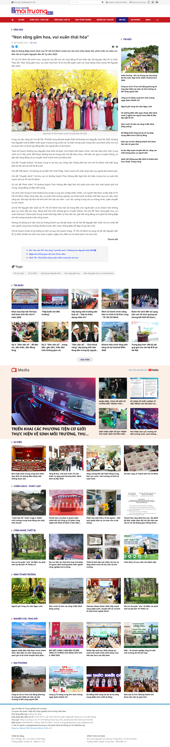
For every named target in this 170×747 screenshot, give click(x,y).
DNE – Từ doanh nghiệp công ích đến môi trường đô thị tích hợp (140, 651)
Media (148, 20)
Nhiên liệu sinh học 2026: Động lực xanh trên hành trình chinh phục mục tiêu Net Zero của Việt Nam (102, 652)
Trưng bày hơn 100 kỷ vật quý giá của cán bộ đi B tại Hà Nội (145, 347)
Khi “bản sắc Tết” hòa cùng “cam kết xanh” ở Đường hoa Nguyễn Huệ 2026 (61, 250)
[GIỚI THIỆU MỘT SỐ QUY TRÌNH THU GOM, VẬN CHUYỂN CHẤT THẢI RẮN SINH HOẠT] (113, 418)
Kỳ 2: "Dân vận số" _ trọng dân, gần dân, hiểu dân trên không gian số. (54, 347)
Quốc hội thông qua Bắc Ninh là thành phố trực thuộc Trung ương (139, 160)
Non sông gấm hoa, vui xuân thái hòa (98, 273)
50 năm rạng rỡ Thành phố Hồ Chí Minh (141, 473)
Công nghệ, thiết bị (62, 20)
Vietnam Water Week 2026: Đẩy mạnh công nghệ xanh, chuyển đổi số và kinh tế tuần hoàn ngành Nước (103, 608)
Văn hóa (122, 20)
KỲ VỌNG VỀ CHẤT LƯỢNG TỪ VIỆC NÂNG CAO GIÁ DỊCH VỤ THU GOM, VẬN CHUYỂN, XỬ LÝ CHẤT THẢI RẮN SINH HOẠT (143, 402)
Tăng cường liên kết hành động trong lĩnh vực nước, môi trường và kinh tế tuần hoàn (102, 476)
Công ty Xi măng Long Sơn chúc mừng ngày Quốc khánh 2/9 (137, 99)
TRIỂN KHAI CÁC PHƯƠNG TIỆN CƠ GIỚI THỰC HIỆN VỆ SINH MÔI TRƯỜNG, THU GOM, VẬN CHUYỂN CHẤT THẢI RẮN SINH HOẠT (50, 431)
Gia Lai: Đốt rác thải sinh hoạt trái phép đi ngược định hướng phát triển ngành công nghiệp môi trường (66, 564)
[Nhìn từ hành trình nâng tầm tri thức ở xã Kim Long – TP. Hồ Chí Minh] (115, 299)
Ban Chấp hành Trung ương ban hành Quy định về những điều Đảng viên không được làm (28, 476)
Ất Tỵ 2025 (32, 273)
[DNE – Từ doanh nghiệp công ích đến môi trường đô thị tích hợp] (141, 635)
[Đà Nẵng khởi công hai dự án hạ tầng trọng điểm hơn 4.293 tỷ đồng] (103, 679)
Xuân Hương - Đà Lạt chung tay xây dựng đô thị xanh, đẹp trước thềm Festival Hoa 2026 (139, 77)
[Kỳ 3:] (25, 332)
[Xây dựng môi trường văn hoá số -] (85, 299)
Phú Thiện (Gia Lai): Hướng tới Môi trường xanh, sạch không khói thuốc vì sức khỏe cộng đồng (143, 432)
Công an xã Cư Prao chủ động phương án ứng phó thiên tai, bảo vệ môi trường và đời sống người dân (139, 89)
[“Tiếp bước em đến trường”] (55, 299)
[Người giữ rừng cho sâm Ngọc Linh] (29, 591)
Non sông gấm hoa (72, 273)
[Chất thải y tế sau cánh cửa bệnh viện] (141, 547)
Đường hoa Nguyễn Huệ (50, 273)
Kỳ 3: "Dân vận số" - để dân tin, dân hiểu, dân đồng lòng (25, 347)
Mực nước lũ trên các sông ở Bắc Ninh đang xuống (137, 125)
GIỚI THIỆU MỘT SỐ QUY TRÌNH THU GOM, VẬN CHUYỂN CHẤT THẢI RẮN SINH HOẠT (112, 432)
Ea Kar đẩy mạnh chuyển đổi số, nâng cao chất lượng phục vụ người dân (139, 151)
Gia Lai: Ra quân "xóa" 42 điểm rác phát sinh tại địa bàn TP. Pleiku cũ (29, 563)
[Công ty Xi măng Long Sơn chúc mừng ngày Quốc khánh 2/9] (66, 679)
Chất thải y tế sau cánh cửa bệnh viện (140, 562)
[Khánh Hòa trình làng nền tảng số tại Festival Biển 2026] (115, 332)
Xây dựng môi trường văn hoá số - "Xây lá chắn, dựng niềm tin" (84, 314)
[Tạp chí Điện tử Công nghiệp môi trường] (32, 10)
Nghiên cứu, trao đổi (105, 20)
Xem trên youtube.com (138, 370)
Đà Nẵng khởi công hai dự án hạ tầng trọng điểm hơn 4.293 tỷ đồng (137, 134)
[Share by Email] (113, 46)
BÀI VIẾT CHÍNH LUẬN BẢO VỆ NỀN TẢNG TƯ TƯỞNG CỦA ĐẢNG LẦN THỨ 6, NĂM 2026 (65, 652)
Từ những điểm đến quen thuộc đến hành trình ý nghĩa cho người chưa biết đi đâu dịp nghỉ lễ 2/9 (139, 115)
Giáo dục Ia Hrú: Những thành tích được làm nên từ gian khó (138, 142)
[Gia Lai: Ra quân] (29, 547)
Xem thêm (85, 359)
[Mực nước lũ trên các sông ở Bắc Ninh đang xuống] (66, 591)
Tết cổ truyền (19, 273)
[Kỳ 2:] (55, 332)
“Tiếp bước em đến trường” (51, 313)
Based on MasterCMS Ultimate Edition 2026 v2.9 (32, 728)
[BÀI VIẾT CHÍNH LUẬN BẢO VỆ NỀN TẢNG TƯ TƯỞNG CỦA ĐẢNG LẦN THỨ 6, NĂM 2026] (66, 635)
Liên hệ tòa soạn (139, 2)
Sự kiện (21, 20)
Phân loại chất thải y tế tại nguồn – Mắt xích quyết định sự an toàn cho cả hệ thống (103, 520)
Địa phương (135, 20)
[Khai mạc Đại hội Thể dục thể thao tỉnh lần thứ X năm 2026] (25, 299)
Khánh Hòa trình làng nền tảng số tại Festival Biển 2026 (115, 347)
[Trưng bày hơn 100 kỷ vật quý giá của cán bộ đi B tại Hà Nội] (145, 332)
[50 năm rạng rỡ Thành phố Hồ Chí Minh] (141, 458)
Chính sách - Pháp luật (39, 20)
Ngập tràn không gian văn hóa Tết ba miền (47, 254)
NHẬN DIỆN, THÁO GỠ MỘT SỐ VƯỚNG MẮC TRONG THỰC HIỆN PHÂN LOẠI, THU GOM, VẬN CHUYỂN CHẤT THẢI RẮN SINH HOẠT (112, 402)
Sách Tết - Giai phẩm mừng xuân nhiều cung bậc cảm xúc (53, 258)
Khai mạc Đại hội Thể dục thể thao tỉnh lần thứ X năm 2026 (24, 314)
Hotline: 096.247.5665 (117, 2)
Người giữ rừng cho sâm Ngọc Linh (136, 106)
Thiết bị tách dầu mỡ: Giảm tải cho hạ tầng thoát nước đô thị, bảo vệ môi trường (102, 564)
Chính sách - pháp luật (27, 486)
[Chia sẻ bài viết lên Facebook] (13, 46)
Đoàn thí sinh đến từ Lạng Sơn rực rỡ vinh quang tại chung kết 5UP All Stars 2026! (145, 314)
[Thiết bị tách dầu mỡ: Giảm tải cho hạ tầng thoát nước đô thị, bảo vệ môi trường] (103, 547)
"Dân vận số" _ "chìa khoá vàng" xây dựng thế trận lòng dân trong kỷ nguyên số (84, 347)
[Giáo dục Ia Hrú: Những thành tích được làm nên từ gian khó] (141, 679)
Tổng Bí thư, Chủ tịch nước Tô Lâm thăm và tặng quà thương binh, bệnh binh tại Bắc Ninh (65, 476)
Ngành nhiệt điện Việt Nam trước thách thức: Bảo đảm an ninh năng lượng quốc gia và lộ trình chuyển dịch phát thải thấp (29, 653)
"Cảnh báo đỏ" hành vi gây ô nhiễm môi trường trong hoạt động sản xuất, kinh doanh (28, 520)
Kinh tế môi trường (83, 20)
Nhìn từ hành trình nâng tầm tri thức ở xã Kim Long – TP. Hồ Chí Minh (115, 314)
